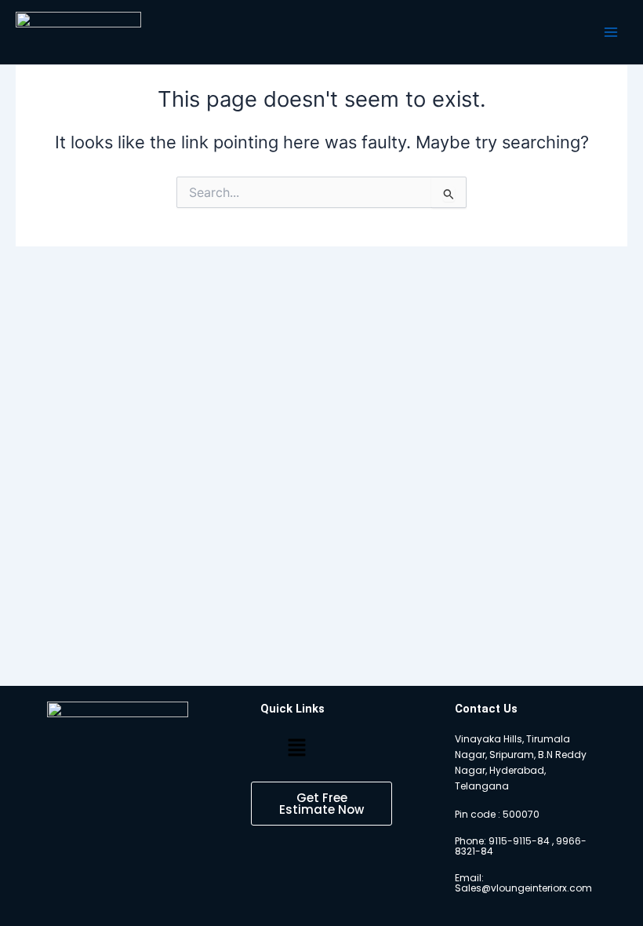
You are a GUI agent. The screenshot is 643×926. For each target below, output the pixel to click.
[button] (296, 748)
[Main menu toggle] (610, 32)
